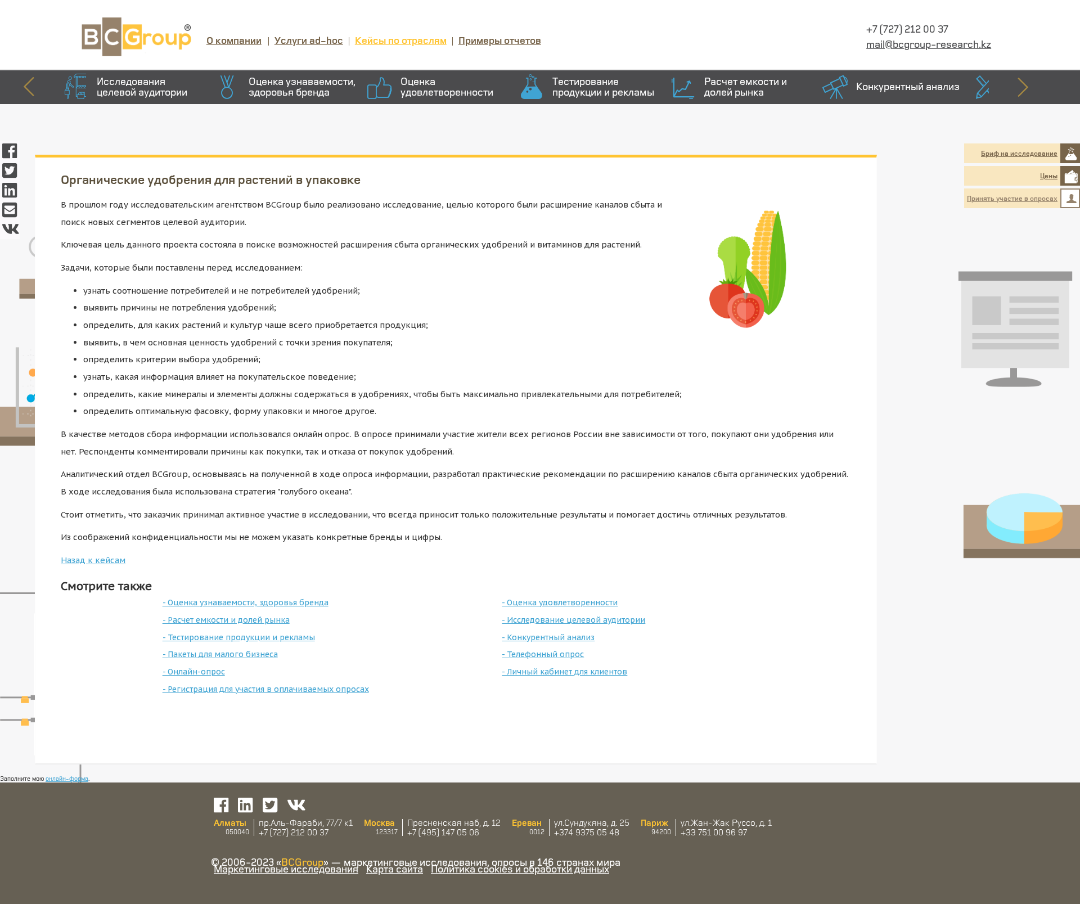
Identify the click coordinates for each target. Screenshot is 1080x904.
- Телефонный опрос (543, 654)
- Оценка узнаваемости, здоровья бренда (245, 602)
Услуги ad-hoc (308, 40)
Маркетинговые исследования (286, 868)
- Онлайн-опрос (194, 672)
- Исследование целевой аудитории (573, 620)
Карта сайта (394, 868)
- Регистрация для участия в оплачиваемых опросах (266, 689)
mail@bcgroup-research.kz (928, 44)
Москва (379, 822)
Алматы (230, 822)
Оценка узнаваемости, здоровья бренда (302, 86)
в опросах (1012, 198)
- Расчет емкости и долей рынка (226, 620)
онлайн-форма (67, 778)
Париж (654, 822)
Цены (1049, 176)
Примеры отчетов (499, 40)
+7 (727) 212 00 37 (907, 28)
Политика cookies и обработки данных (520, 868)
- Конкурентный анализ (548, 637)
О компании (234, 40)
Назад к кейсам (93, 560)
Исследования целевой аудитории (142, 86)
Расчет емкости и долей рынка (745, 86)
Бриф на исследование (1019, 153)
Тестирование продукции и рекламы (603, 86)
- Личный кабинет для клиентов (564, 672)
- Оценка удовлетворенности (560, 602)
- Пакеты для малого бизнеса (220, 654)
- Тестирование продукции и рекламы (239, 637)
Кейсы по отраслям (401, 40)
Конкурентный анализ (908, 86)
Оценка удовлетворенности (446, 86)
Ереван (527, 822)
